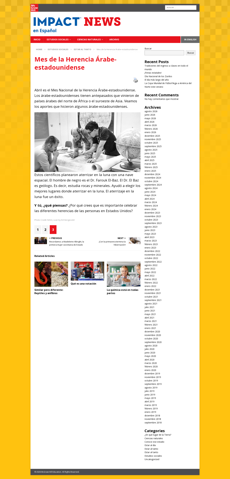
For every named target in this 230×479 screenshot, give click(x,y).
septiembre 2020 (153, 342)
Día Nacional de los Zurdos (158, 76)
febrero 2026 (151, 128)
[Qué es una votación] (87, 271)
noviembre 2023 (153, 216)
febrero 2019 (151, 408)
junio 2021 (150, 310)
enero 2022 (150, 286)
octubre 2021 (151, 296)
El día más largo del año (157, 79)
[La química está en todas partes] (124, 274)
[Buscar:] (180, 7)
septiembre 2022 (153, 261)
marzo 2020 (151, 363)
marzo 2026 (151, 125)
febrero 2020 (151, 366)
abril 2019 (149, 401)
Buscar (148, 48)
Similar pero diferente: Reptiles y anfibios (48, 291)
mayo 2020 (150, 356)
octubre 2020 (151, 338)
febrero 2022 (151, 282)
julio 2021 (149, 307)
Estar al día (150, 445)
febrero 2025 (151, 167)
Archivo (114, 39)
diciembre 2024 (152, 174)
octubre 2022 (151, 258)
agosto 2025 (151, 149)
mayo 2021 (150, 314)
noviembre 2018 (153, 418)
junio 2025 (150, 153)
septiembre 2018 (153, 422)
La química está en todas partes (122, 291)
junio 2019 (150, 394)
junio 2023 (150, 230)
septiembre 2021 (153, 300)
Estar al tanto (151, 448)
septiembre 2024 (153, 184)
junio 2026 (150, 114)
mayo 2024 (150, 195)
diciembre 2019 (152, 373)
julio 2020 (149, 348)
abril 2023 (149, 237)
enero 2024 (150, 209)
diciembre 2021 (152, 289)
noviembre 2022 (153, 254)
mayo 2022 (150, 272)
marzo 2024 (151, 202)
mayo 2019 (150, 398)
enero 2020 (150, 370)
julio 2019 (149, 391)
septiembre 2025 (153, 146)
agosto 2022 (151, 265)
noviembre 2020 (153, 335)
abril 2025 (149, 160)
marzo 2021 (151, 321)
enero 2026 (150, 132)
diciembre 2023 (152, 212)
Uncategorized (152, 459)
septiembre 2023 (153, 223)
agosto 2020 (151, 345)
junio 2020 (150, 352)
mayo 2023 (150, 233)
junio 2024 (150, 191)
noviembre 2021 (153, 293)
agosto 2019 (151, 387)
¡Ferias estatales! (153, 72)
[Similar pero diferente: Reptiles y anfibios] (51, 274)
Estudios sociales (58, 39)
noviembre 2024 (153, 177)
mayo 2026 (150, 118)
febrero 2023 (151, 244)
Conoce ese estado (154, 441)
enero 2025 (150, 170)
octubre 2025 (151, 142)
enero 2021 (150, 328)
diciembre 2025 (152, 135)
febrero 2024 (151, 205)
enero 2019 (150, 411)
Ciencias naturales (89, 39)
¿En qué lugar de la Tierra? (158, 434)
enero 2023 (150, 247)
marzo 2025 (151, 163)
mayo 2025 (150, 156)
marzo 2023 (151, 240)
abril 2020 (149, 359)
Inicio (37, 39)
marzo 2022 (151, 279)
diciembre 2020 (152, 331)
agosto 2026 (151, 111)
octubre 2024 (151, 181)
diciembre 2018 (152, 415)
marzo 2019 (151, 405)
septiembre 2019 (153, 383)
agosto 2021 (151, 303)
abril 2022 (149, 275)
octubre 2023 (151, 219)
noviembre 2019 (153, 377)
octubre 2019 (151, 380)
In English (190, 39)
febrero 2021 (151, 324)
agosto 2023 (151, 226)
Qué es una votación (83, 283)
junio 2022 (150, 268)
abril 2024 (149, 198)
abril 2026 (149, 121)
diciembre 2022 (152, 251)
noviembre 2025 (153, 139)
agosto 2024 (151, 188)
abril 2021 (149, 317)
